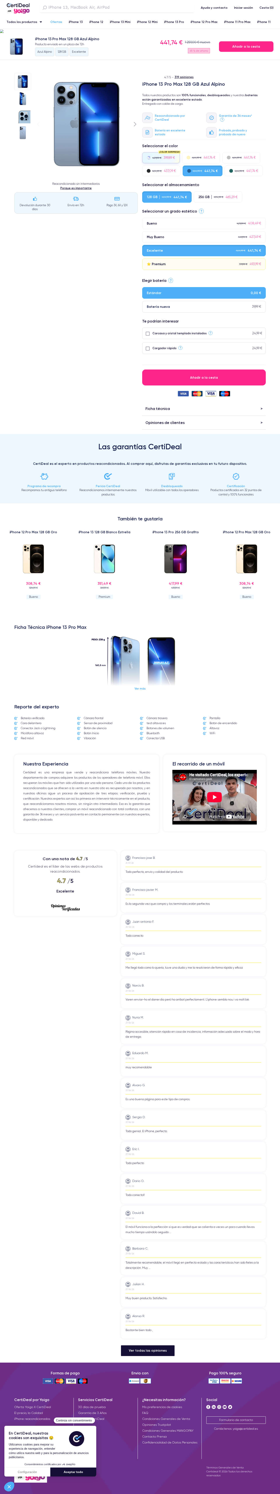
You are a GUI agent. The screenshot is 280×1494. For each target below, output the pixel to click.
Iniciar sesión (243, 8)
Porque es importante (76, 188)
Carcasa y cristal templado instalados (179, 333)
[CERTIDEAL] (18, 7)
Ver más (140, 688)
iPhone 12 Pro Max (204, 22)
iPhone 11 (264, 22)
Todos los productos (22, 22)
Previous (38, 124)
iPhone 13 (76, 22)
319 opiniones (184, 77)
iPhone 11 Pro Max (237, 22)
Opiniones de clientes (165, 422)
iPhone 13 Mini (120, 22)
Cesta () (266, 8)
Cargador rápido (164, 348)
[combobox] (116, 7)
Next (135, 124)
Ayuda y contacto (214, 8)
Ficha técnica (157, 408)
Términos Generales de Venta (225, 1467)
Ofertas (56, 22)
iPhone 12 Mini (147, 22)
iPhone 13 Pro (174, 22)
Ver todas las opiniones (148, 1350)
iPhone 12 (96, 22)
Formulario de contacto (236, 1420)
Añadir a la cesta (246, 46)
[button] (140, 31)
